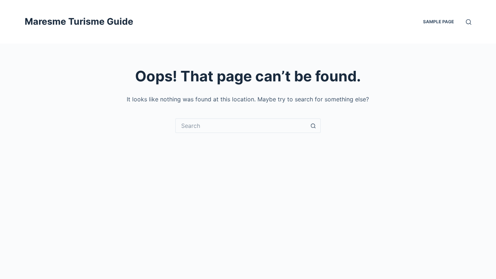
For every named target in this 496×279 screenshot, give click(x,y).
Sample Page (438, 21)
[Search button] (313, 125)
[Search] (468, 22)
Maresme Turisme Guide (79, 21)
